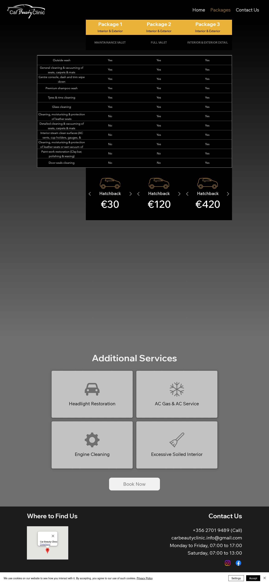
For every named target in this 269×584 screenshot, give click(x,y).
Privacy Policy (145, 578)
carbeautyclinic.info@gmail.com (206, 538)
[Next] (179, 194)
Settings (236, 578)
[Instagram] (227, 563)
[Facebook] (238, 563)
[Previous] (138, 194)
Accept (253, 578)
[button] (92, 394)
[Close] (264, 578)
